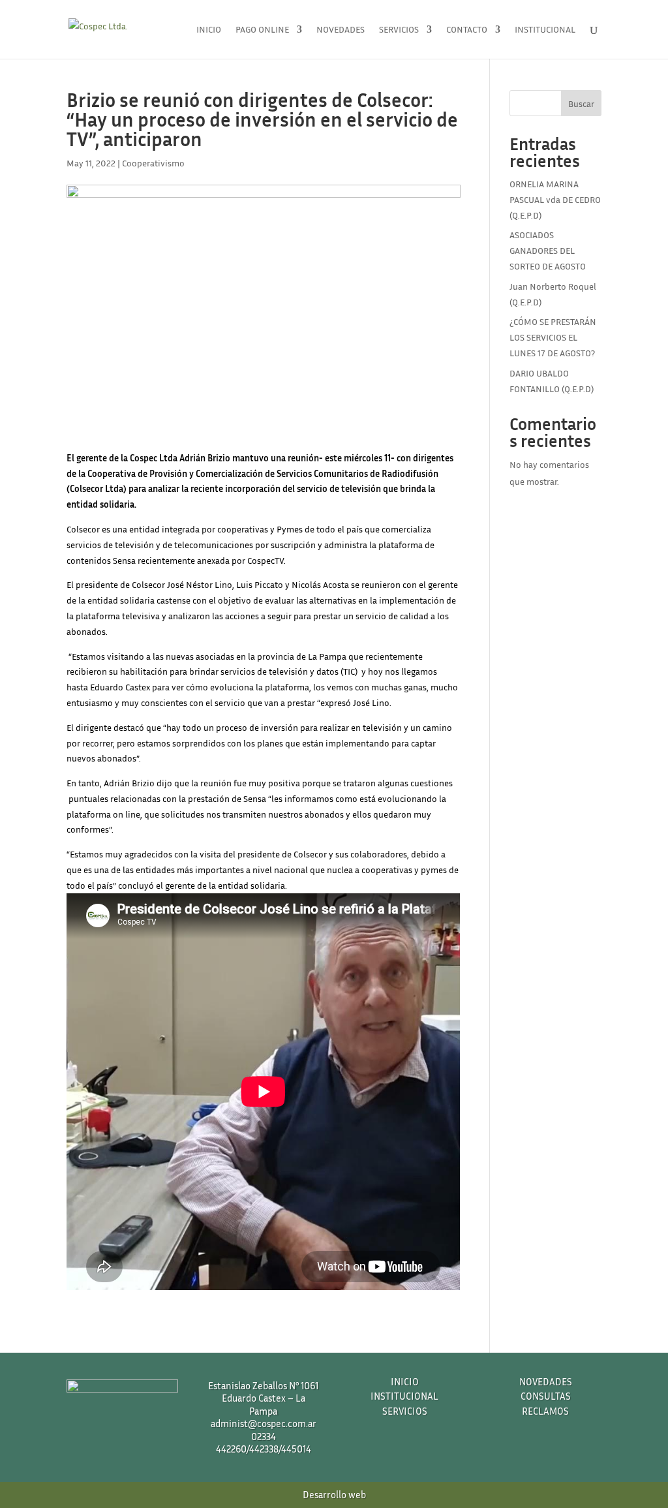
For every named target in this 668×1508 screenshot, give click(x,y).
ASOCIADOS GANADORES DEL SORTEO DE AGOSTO (547, 250)
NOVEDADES (545, 1381)
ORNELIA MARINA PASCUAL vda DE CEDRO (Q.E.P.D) (555, 199)
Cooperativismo (153, 162)
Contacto (466, 30)
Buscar (581, 103)
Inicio (208, 30)
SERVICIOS (404, 1411)
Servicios (399, 30)
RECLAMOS (545, 1411)
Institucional (545, 30)
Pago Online (262, 30)
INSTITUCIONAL (404, 1396)
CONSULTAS (546, 1396)
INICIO (405, 1381)
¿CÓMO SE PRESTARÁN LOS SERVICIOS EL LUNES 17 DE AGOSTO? (552, 337)
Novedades (340, 30)
